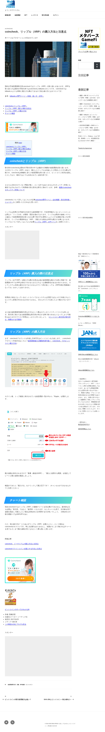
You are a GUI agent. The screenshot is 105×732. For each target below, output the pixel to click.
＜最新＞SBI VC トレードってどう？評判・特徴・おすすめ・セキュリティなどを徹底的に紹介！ (89, 98)
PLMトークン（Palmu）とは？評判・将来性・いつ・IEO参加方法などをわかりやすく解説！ (89, 138)
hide (20, 143)
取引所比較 (45, 15)
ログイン (56, 15)
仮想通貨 (17, 15)
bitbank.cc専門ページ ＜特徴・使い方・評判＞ (27, 96)
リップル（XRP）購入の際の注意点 (18, 108)
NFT (25, 15)
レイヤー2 (34, 15)
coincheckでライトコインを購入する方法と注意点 (23, 549)
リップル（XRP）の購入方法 (15, 111)
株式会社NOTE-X (83, 424)
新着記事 (8, 15)
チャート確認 (10, 113)
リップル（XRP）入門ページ (45, 222)
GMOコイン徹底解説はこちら (88, 281)
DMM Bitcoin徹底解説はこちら (88, 354)
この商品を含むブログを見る (15, 624)
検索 (79, 60)
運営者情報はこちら (84, 429)
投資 (18, 684)
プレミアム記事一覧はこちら (87, 51)
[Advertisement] (22, 247)
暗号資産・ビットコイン (26, 684)
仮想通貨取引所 (12, 684)
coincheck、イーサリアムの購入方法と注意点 (22, 544)
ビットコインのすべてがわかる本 (17, 609)
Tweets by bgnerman (85, 148)
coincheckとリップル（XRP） (16, 106)
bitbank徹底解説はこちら (86, 370)
